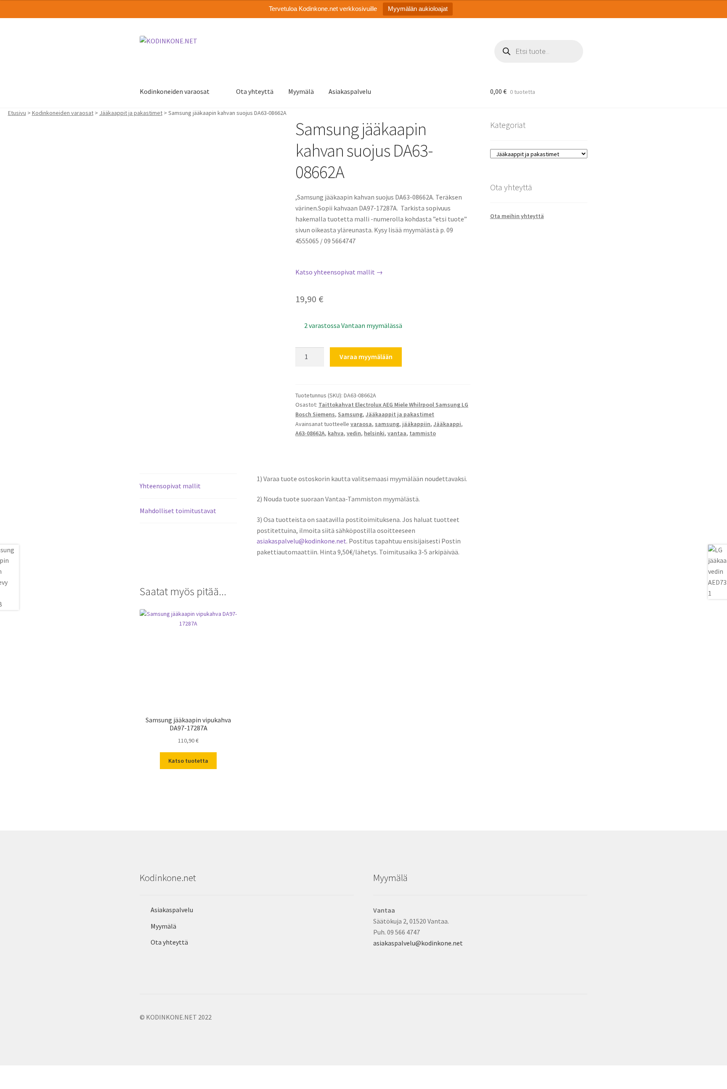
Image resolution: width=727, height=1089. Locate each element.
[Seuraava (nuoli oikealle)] (29, 1085)
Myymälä (301, 91)
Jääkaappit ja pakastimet (130, 113)
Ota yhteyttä (254, 91)
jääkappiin (416, 424)
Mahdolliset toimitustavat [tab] (178, 510)
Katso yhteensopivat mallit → (339, 272)
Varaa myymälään (366, 356)
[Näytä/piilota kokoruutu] (29, 1073)
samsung (387, 424)
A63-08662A (310, 433)
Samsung (350, 414)
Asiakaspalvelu (350, 91)
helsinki (374, 433)
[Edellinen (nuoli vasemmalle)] (9, 1085)
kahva (336, 433)
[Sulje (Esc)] (70, 1073)
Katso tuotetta (188, 760)
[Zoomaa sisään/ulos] (9, 1073)
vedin (354, 433)
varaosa (361, 424)
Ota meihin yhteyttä (517, 216)
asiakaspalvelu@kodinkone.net (301, 541)
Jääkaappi (447, 424)
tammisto (422, 433)
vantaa (396, 433)
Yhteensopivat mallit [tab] (170, 486)
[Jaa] (50, 1073)
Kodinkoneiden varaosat (175, 91)
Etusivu (17, 113)
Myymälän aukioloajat (418, 8)
